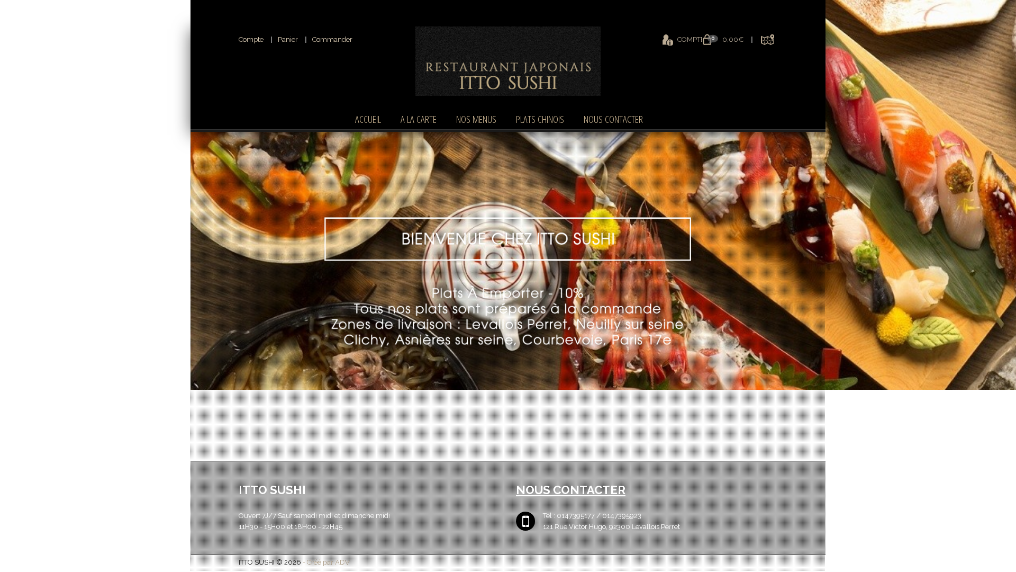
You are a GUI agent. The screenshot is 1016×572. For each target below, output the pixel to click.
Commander (332, 39)
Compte (251, 39)
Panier (288, 39)
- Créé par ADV (325, 562)
